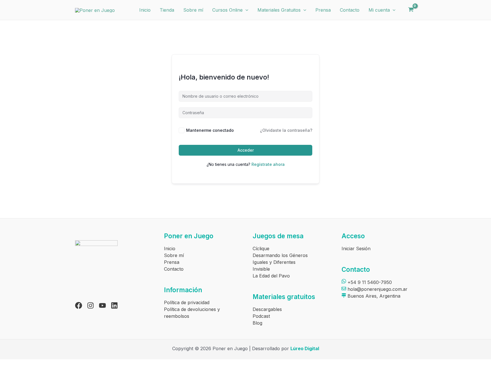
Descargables (267, 309)
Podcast (261, 316)
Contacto (349, 10)
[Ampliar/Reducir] (8, 364)
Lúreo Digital (304, 348)
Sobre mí (193, 10)
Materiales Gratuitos (279, 10)
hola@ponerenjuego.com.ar (376, 289)
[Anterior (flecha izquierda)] (8, 373)
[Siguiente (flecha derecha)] (27, 373)
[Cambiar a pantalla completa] (27, 364)
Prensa (323, 10)
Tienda (167, 10)
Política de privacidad (186, 302)
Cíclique (261, 248)
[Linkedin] (114, 305)
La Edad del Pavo (271, 276)
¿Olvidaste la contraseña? (286, 130)
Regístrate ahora (268, 164)
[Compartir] (45, 364)
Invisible (261, 269)
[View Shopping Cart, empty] (410, 10)
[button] (245, 10)
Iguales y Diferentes (274, 262)
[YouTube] (102, 305)
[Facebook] (78, 305)
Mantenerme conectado (210, 130)
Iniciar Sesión (356, 248)
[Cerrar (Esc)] (63, 364)
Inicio (145, 10)
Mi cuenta (379, 10)
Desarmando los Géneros (280, 255)
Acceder (246, 150)
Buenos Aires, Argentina (373, 296)
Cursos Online (227, 10)
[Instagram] (90, 305)
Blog (257, 323)
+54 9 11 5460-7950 (369, 282)
